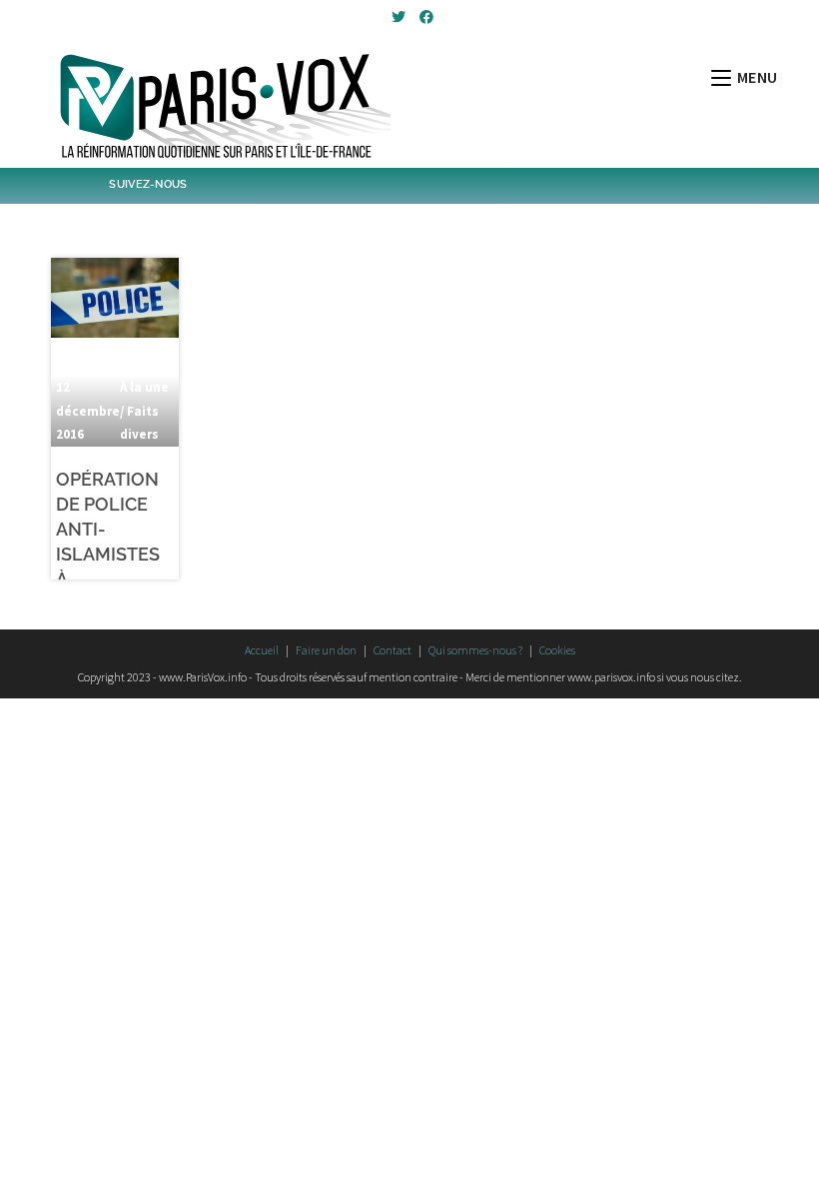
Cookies (557, 649)
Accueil (262, 649)
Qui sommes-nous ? (475, 649)
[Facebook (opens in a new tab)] (423, 17)
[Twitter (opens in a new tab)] (398, 17)
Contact (392, 649)
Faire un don (326, 649)
